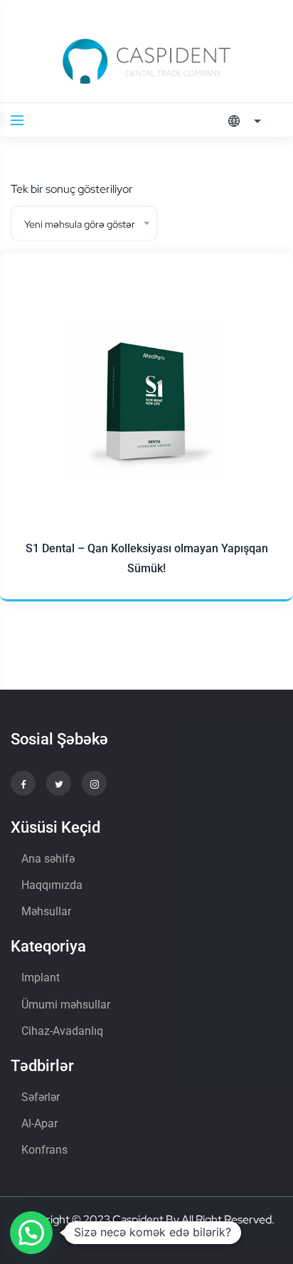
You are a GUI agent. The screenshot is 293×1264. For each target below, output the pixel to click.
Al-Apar (39, 1123)
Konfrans (44, 1150)
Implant (40, 977)
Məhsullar (46, 911)
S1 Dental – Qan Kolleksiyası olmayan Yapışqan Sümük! (147, 558)
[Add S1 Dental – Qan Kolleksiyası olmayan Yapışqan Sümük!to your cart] (257, 356)
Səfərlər (40, 1097)
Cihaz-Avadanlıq (62, 1031)
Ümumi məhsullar (65, 1004)
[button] (31, 1232)
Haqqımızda (51, 885)
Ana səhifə (48, 858)
